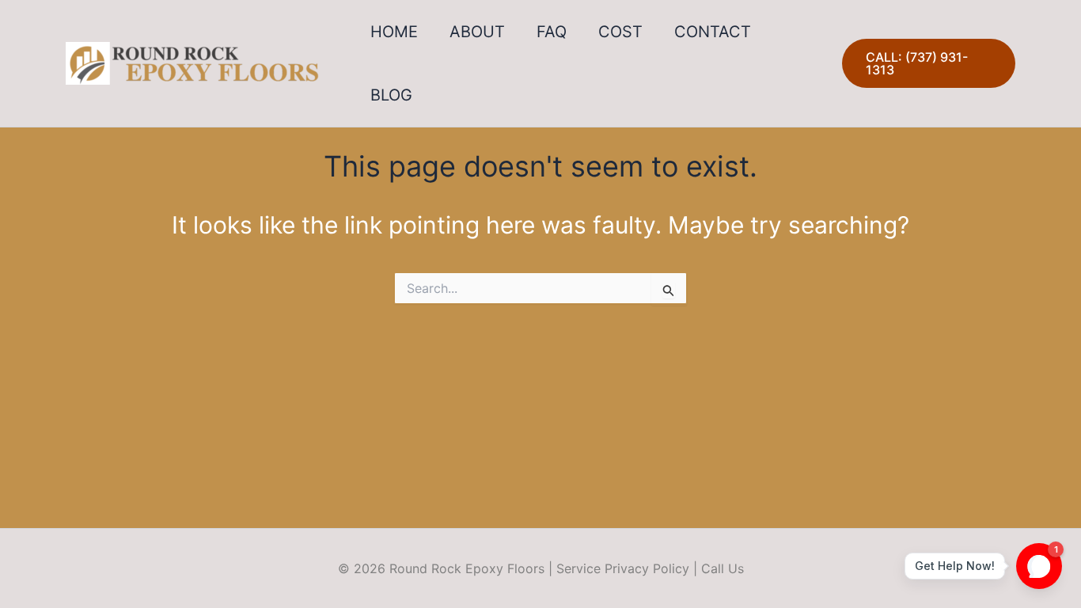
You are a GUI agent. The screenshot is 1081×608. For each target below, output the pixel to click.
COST (620, 31)
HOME (394, 31)
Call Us (722, 568)
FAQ (552, 31)
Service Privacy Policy (622, 568)
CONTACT (712, 31)
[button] (928, 63)
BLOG (391, 95)
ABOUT (477, 31)
